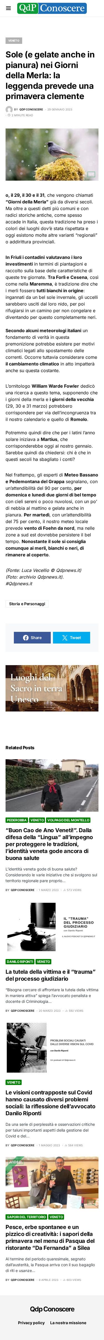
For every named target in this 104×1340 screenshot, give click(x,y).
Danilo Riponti (20, 962)
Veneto (13, 40)
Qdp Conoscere (52, 1309)
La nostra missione (68, 1322)
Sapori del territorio (26, 1217)
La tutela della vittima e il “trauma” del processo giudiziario (51, 975)
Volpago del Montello (68, 820)
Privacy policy (31, 1322)
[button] (8, 8)
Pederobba (17, 820)
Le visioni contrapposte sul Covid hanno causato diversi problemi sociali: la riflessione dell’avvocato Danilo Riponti (50, 1103)
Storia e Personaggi (27, 603)
